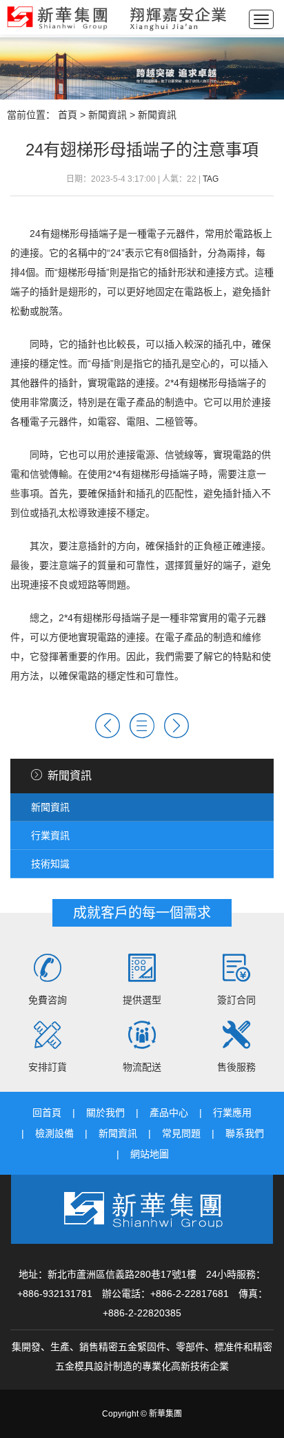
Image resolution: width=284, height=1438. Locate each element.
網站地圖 (149, 1154)
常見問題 (181, 1133)
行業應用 (232, 1112)
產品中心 (169, 1112)
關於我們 (105, 1112)
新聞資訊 (107, 114)
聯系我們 (244, 1133)
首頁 (67, 114)
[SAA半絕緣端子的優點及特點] (107, 725)
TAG (211, 179)
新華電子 (117, 17)
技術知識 (50, 863)
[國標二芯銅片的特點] (176, 725)
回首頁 (46, 1112)
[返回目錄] (142, 725)
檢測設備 (54, 1133)
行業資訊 (50, 835)
